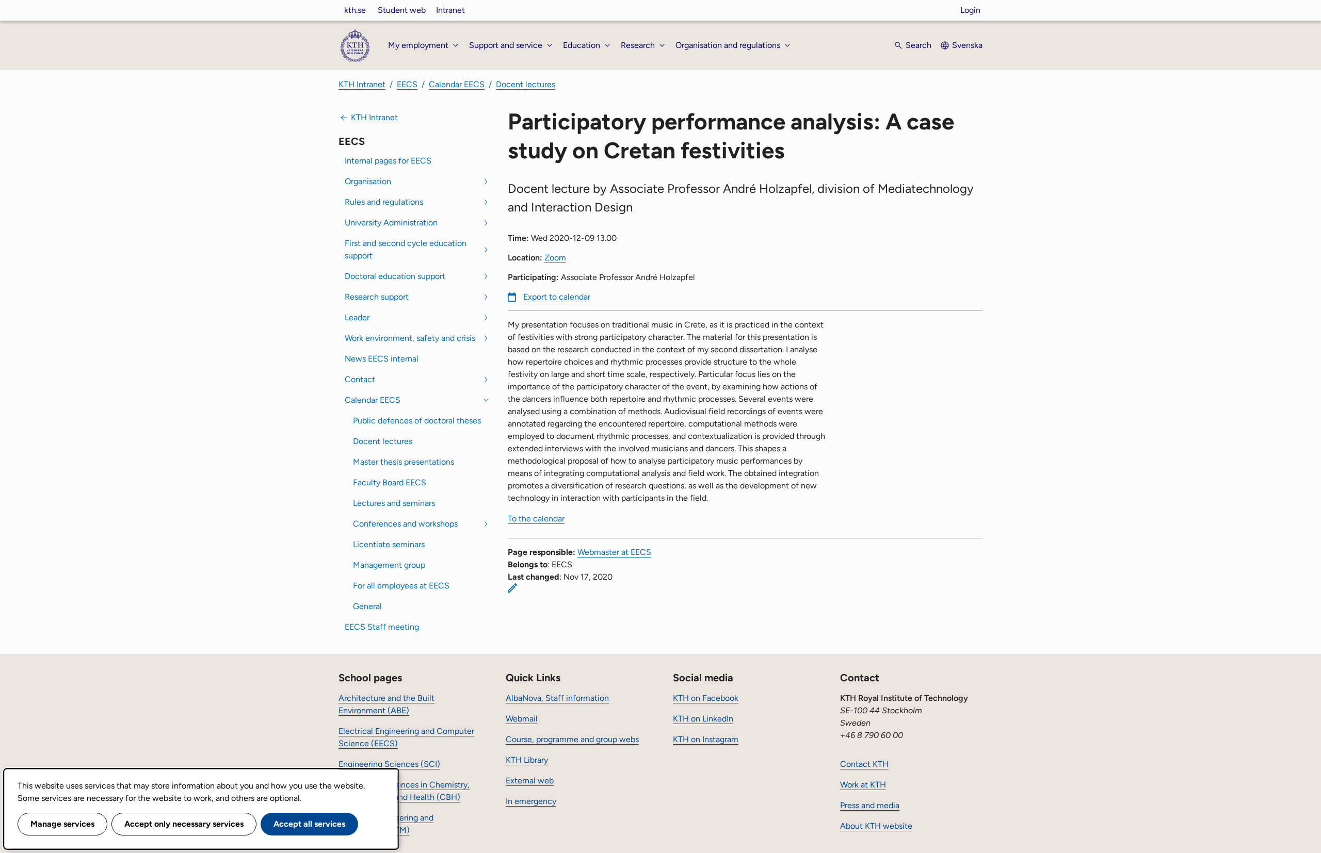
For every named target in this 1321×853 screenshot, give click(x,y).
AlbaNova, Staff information (557, 698)
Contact (360, 379)
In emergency (531, 801)
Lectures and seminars (394, 503)
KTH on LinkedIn (703, 719)
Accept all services (309, 824)
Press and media (869, 805)
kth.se (355, 10)
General (367, 606)
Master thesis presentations (403, 462)
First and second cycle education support (405, 249)
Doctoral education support (395, 276)
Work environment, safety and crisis (410, 338)
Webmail (522, 719)
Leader (357, 317)
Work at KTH (863, 785)
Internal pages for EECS (388, 161)
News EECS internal (381, 359)
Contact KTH (864, 764)
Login (970, 10)
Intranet (450, 10)
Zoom (555, 258)
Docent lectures (525, 84)
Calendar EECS (457, 84)
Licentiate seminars (389, 544)
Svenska (967, 45)
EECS (407, 84)
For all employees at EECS (401, 585)
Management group (389, 565)
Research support (377, 297)
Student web (402, 10)
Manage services (62, 824)
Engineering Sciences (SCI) (389, 764)
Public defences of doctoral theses (417, 420)
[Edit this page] (512, 588)
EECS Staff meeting (382, 627)
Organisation (368, 181)
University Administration (391, 222)
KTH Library (527, 760)
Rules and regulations (384, 202)
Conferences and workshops (405, 524)
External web (530, 780)
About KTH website (876, 826)
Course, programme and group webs (572, 739)
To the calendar (536, 518)
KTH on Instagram (705, 739)
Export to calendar (556, 297)
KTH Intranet (362, 84)
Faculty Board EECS (389, 482)
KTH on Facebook (705, 698)
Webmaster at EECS (614, 552)
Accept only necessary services (184, 824)
